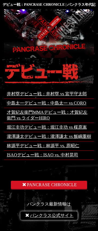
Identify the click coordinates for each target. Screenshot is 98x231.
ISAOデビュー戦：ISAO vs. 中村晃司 (42, 155)
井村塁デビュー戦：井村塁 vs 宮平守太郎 (47, 93)
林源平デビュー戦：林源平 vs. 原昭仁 (43, 145)
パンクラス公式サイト (52, 215)
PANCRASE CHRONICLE (52, 184)
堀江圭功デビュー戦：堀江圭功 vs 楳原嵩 (47, 127)
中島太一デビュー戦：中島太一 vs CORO (46, 103)
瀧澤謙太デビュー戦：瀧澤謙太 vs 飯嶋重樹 (49, 136)
